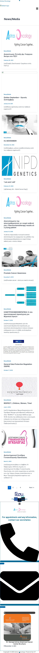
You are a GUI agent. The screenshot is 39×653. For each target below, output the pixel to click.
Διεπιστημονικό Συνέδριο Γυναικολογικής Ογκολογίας (15, 456)
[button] (37, 9)
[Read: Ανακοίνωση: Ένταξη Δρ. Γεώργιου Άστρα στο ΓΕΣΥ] (19, 38)
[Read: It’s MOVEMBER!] (19, 124)
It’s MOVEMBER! (10, 141)
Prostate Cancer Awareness (15, 273)
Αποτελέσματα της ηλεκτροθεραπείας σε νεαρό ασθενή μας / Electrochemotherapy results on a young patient (19, 224)
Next (31, 487)
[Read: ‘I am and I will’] (19, 166)
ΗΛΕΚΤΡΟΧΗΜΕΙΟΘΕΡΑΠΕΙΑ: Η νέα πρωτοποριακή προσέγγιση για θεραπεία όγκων (18, 314)
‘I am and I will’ (9, 182)
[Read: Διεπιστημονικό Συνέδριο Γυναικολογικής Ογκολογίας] (19, 439)
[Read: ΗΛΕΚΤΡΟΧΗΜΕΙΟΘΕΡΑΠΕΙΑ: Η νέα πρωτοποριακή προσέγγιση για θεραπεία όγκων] (19, 296)
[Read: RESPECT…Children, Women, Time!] (19, 387)
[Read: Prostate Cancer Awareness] (19, 257)
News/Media (7, 51)
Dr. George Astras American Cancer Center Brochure (19, 643)
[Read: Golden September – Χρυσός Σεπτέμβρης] (19, 81)
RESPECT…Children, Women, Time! (18, 403)
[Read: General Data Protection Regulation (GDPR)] (19, 348)
